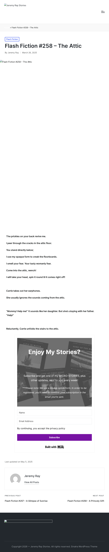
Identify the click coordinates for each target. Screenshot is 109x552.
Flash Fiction (12, 39)
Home (7, 27)
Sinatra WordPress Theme (84, 546)
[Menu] (103, 12)
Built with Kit (54, 446)
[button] (54, 429)
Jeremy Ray (32, 476)
